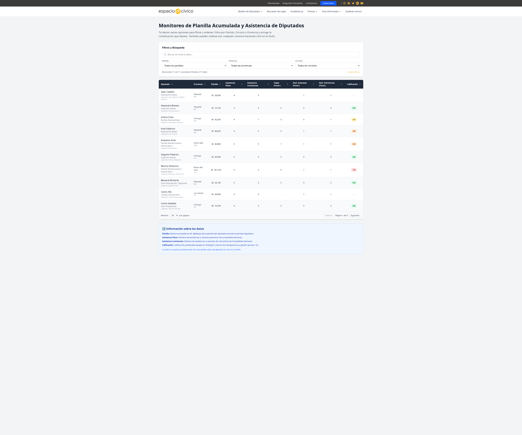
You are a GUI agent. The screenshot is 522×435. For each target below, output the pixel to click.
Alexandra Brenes (170, 105)
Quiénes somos (354, 11)
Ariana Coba (167, 117)
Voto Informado (330, 11)
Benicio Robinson (170, 166)
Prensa (311, 11)
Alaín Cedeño (167, 91)
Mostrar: (165, 215)
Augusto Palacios (170, 154)
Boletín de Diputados (249, 11)
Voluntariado (273, 3)
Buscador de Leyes (276, 11)
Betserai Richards (170, 180)
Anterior (329, 215)
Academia (295, 11)
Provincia (233, 61)
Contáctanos (311, 3)
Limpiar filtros (353, 72)
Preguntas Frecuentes (293, 3)
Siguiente (355, 215)
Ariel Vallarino (168, 128)
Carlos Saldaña (168, 203)
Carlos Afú (166, 191)
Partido (165, 61)
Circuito (298, 61)
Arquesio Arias (168, 140)
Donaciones (328, 3)
